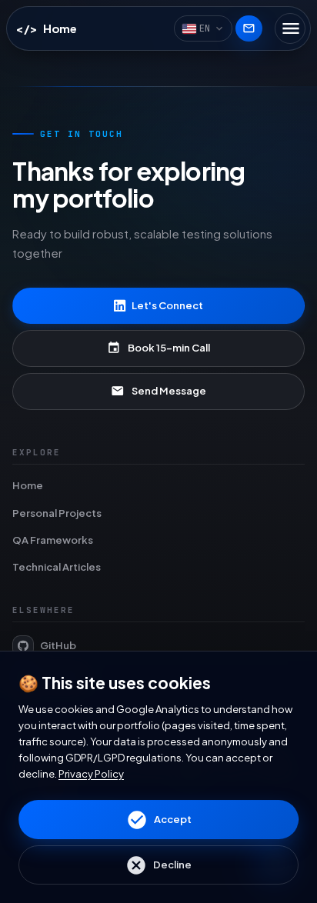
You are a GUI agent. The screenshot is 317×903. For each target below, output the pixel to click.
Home (27, 485)
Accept (159, 820)
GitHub (58, 645)
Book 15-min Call (158, 348)
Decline (158, 865)
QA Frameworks (52, 540)
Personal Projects (57, 513)
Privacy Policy (91, 774)
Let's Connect (167, 305)
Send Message (158, 391)
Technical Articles (56, 567)
